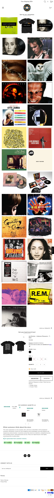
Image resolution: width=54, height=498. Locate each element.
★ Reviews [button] (52, 250)
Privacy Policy (4, 481)
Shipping (31, 343)
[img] (7, 406)
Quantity (31, 364)
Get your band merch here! (27, 332)
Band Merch (27, 25)
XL (41, 359)
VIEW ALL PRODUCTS (44, 328)
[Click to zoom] (23, 337)
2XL (45, 359)
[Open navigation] (3, 7)
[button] (26, 424)
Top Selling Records (45, 25)
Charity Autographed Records (9, 24)
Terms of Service (4, 480)
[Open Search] (45, 1)
